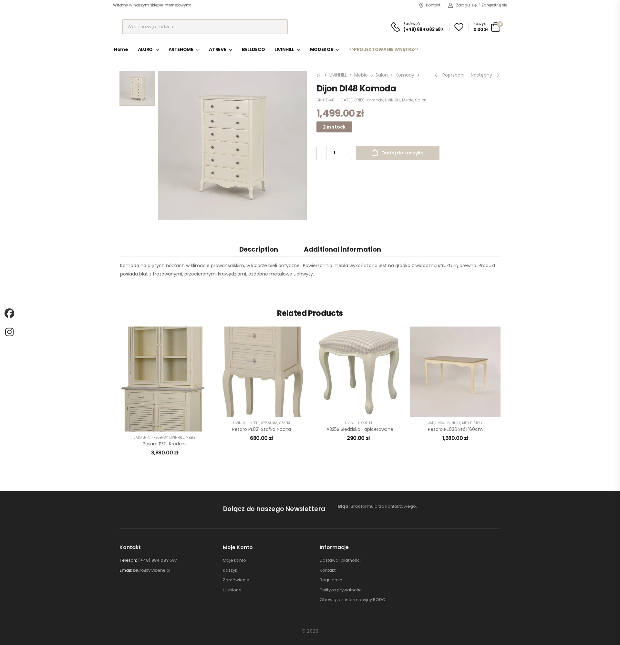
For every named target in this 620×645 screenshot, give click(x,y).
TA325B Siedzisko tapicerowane (358, 429)
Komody (405, 75)
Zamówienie (236, 580)
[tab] (258, 249)
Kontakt (433, 5)
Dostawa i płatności (340, 560)
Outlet (366, 423)
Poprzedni (452, 75)
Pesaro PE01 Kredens (165, 444)
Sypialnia (269, 423)
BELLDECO (253, 49)
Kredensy (159, 437)
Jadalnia (142, 437)
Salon (382, 75)
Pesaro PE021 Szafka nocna (261, 429)
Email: (125, 570)
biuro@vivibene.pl (151, 570)
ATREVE (217, 49)
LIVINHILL (284, 49)
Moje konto (234, 560)
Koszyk (230, 570)
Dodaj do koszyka (402, 153)
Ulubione (232, 590)
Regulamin (331, 580)
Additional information (342, 249)
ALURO (145, 49)
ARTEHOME (181, 49)
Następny (483, 75)
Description (258, 249)
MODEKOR (322, 49)
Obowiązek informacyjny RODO (353, 599)
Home (121, 49)
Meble (361, 75)
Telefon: (128, 560)
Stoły (477, 423)
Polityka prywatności (341, 590)
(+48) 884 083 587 (157, 560)
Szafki (284, 423)
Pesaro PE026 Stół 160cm (455, 429)
